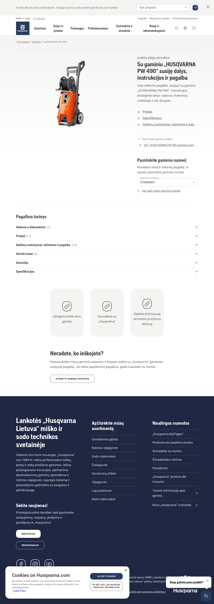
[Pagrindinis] (22, 28)
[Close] (125, 570)
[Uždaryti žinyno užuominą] (207, 580)
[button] (40, 28)
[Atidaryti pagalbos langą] (206, 596)
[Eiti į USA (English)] (195, 7)
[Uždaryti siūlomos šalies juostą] (208, 7)
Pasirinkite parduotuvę (184, 18)
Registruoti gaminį (160, 18)
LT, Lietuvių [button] (39, 18)
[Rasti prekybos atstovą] (185, 28)
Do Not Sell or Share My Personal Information (106, 586)
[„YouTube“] (49, 564)
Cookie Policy (19, 591)
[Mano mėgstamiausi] (194, 28)
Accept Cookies (106, 576)
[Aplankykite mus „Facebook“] (21, 564)
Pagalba (142, 18)
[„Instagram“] (35, 564)
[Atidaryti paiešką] (177, 28)
